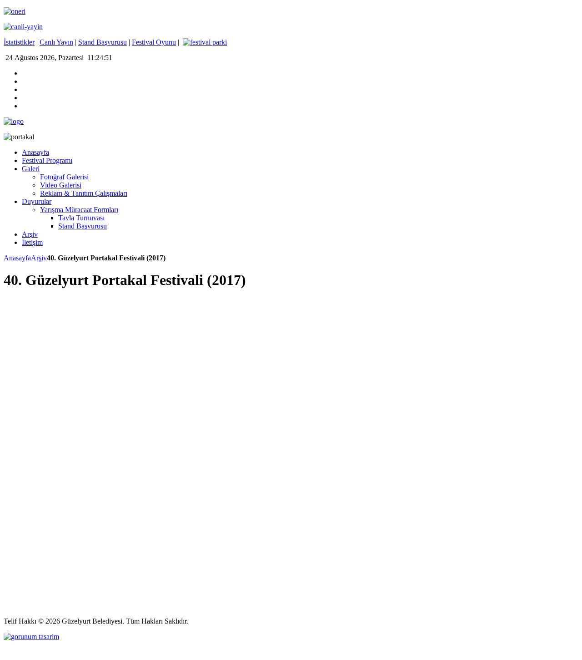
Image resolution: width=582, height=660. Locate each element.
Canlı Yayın (56, 42)
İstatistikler (19, 42)
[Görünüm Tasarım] (31, 636)
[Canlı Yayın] (23, 26)
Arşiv (39, 258)
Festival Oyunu (154, 42)
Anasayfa (17, 258)
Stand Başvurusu (102, 42)
